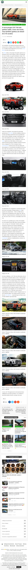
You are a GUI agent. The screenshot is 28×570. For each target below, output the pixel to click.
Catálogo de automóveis (16, 24)
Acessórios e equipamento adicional (9, 536)
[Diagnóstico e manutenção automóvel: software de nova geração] (5, 494)
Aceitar (18, 567)
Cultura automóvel (20, 545)
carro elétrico (8, 295)
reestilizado (4, 238)
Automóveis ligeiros (7, 24)
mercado (11, 133)
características (5, 145)
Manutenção (4, 528)
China (5, 52)
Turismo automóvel (6, 531)
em (20, 210)
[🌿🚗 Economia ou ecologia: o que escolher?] (7, 423)
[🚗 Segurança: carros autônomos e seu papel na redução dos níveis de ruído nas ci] (7, 439)
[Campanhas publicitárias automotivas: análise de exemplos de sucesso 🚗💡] (5, 505)
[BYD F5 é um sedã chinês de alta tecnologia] (5, 511)
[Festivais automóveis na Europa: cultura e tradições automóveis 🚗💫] (20, 439)
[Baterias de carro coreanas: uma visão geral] (5, 500)
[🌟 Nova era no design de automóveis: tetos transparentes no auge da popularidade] (20, 423)
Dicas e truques (5, 523)
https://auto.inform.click (17, 554)
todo (3, 141)
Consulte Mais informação (14, 568)
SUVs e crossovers (6, 534)
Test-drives (6, 545)
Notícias (23, 24)
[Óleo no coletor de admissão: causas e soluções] (14, 466)
